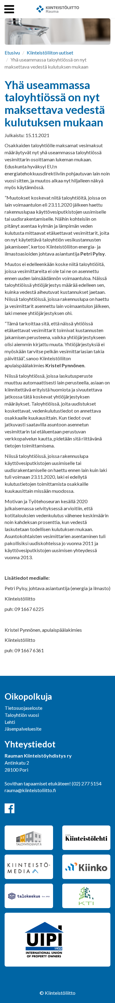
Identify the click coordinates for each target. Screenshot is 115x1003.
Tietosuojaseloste (23, 708)
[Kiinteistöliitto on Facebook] (9, 808)
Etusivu (12, 52)
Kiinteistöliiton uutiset (50, 52)
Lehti (10, 722)
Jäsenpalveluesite (23, 729)
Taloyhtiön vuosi (22, 715)
